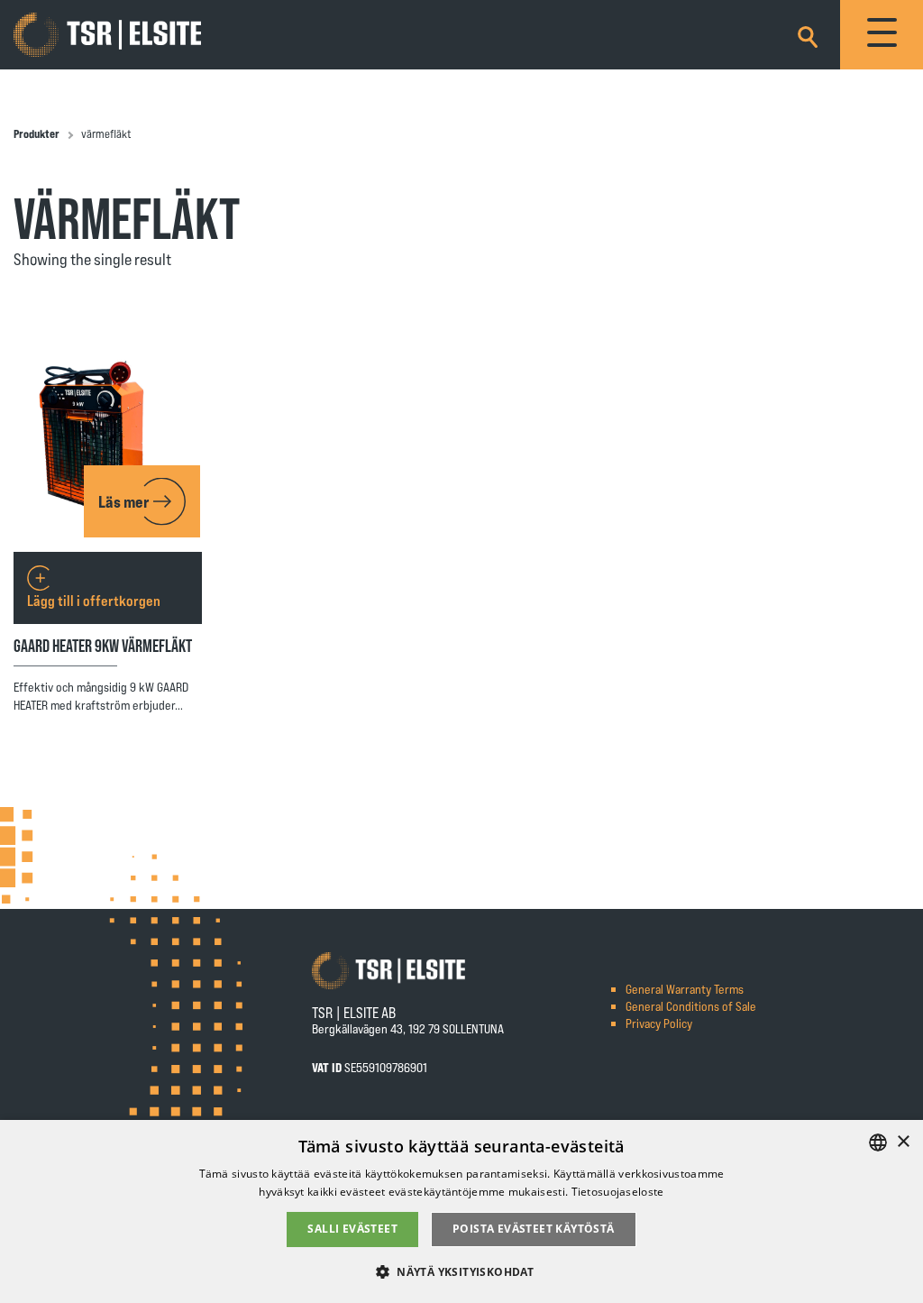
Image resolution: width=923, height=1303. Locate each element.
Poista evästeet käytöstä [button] (533, 1228)
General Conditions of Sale (691, 1006)
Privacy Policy (659, 1023)
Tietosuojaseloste (617, 1191)
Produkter (36, 133)
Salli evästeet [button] (352, 1228)
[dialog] (461, 1211)
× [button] (902, 1142)
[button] (461, 1271)
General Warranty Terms (685, 988)
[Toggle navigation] (881, 34)
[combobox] (878, 1142)
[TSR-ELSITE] (107, 35)
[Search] (807, 33)
